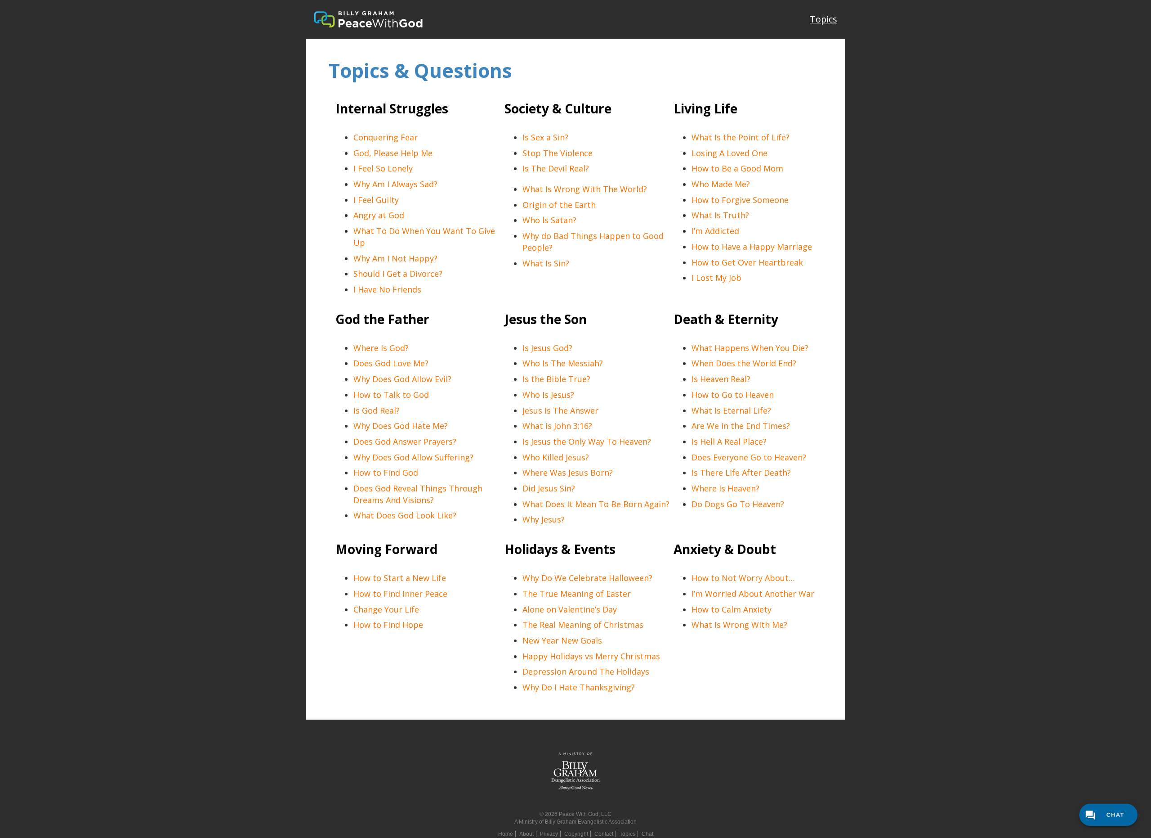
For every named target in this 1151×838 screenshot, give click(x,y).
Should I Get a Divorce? (397, 273)
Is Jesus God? (547, 347)
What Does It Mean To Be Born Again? (595, 504)
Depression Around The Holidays (585, 671)
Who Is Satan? (549, 220)
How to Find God (385, 472)
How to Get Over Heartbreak (747, 262)
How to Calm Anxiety (731, 609)
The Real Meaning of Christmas (582, 624)
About (526, 834)
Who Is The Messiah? (562, 363)
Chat (647, 834)
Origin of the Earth (559, 204)
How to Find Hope (388, 624)
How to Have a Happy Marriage (751, 246)
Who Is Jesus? (548, 394)
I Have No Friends (387, 289)
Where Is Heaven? (725, 488)
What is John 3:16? (557, 425)
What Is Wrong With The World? (584, 189)
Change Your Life (386, 609)
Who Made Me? (720, 184)
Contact (603, 834)
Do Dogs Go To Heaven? (737, 504)
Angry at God (378, 215)
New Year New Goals (562, 640)
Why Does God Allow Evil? (402, 379)
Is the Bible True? (556, 379)
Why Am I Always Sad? (395, 184)
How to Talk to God (391, 394)
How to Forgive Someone (740, 199)
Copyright (576, 834)
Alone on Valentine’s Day (569, 609)
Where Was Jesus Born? (567, 472)
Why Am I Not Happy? (395, 258)
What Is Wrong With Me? (739, 624)
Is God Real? (376, 410)
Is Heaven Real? (720, 379)
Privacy (549, 834)
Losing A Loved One (729, 153)
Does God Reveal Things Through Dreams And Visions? (417, 494)
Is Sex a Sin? (545, 137)
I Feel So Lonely (383, 168)
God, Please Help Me (393, 153)
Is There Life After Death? (741, 472)
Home (505, 834)
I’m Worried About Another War (752, 593)
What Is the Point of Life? (740, 137)
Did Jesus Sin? (548, 488)
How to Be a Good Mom (737, 168)
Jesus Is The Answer (560, 410)
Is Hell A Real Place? (729, 441)
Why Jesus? (543, 519)
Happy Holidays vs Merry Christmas (591, 656)
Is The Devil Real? (555, 168)
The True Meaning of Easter (576, 593)
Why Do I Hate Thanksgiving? (578, 687)
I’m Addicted (715, 230)
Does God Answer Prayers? (404, 441)
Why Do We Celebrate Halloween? (587, 577)
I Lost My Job (716, 277)
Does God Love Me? (390, 363)
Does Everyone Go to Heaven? (748, 457)
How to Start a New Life (399, 577)
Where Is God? (381, 347)
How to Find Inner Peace (400, 593)
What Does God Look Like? (404, 515)
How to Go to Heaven (732, 394)
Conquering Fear (385, 137)
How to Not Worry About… (743, 577)
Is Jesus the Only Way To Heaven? (586, 441)
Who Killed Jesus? (555, 457)
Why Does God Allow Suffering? (413, 457)
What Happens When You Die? (749, 347)
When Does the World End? (743, 363)
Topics (823, 19)
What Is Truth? (720, 215)
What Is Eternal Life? (731, 410)
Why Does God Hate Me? (400, 425)
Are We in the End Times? (740, 425)
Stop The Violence (557, 153)
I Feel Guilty (376, 199)
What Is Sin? (545, 263)
